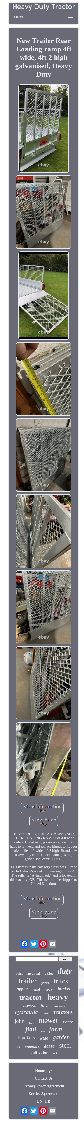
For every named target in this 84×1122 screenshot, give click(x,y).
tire (43, 1031)
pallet (49, 973)
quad (36, 989)
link (18, 1047)
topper (49, 989)
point (19, 973)
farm (55, 1029)
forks (45, 983)
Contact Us (43, 1078)
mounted (33, 973)
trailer (28, 981)
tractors (63, 1012)
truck (61, 981)
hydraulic (26, 1012)
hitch (45, 1005)
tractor (31, 997)
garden (61, 1037)
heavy (57, 997)
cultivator (39, 1052)
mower (48, 1020)
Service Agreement (44, 1094)
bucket (64, 988)
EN (39, 1101)
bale (45, 1013)
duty (65, 971)
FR (47, 1101)
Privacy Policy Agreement (43, 1086)
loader (68, 1022)
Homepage (43, 1071)
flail (30, 1029)
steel (65, 1045)
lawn (31, 1022)
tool (55, 1053)
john (19, 1021)
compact (32, 1046)
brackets (26, 1038)
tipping (23, 989)
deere (49, 1046)
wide (44, 1038)
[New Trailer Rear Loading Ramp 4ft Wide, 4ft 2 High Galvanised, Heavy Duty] (43, 128)
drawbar (29, 1005)
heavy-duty (59, 1006)
